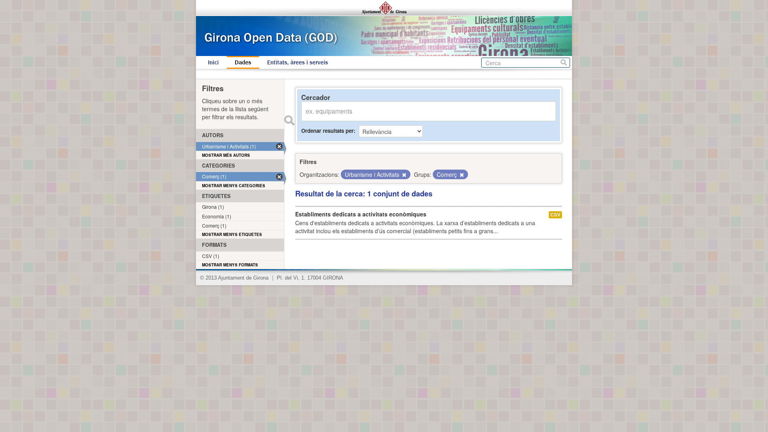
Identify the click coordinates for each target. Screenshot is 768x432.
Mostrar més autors (226, 155)
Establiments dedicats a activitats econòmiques (360, 214)
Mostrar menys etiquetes (232, 234)
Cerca (563, 62)
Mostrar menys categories (233, 185)
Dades (243, 62)
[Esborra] (403, 175)
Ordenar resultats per (327, 130)
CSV (555, 214)
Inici (213, 62)
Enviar (289, 120)
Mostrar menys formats (230, 265)
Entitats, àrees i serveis (297, 62)
